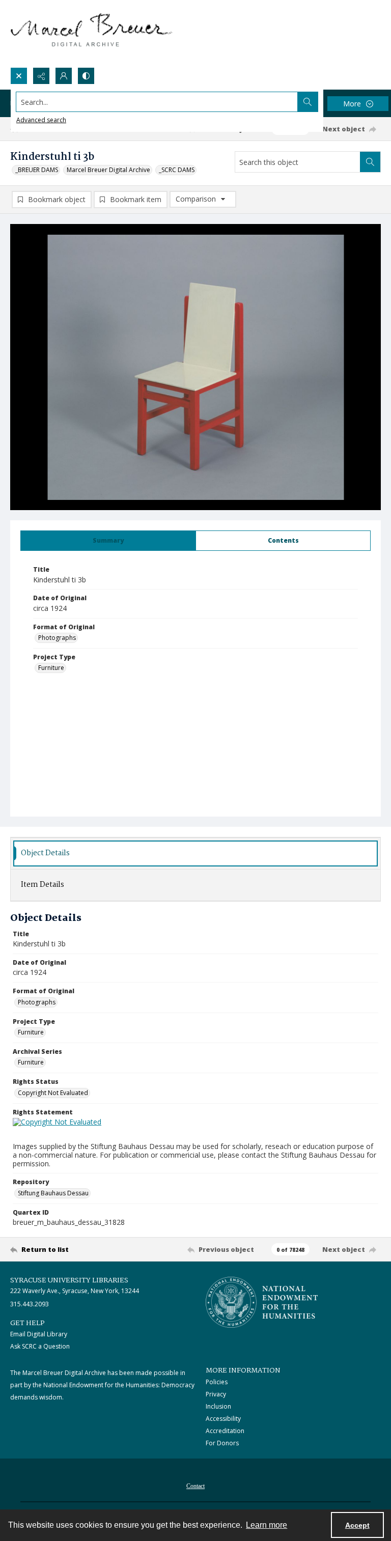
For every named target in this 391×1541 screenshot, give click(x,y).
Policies (217, 1382)
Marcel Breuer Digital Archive (108, 169)
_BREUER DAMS (36, 169)
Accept (357, 1525)
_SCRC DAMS (176, 169)
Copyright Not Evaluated (53, 1092)
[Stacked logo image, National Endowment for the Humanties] (262, 1302)
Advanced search (41, 120)
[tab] (108, 540)
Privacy (216, 1394)
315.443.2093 (29, 1304)
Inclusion (218, 1406)
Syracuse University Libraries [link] (69, 1280)
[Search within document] (370, 162)
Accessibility (223, 1418)
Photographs (57, 637)
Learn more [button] (266, 1525)
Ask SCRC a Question (40, 1346)
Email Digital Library (38, 1334)
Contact (195, 1486)
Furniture (51, 667)
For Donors (222, 1443)
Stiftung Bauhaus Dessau (53, 1193)
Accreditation (225, 1430)
